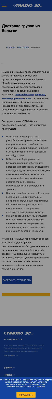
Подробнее (40, 386)
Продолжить (26, 394)
